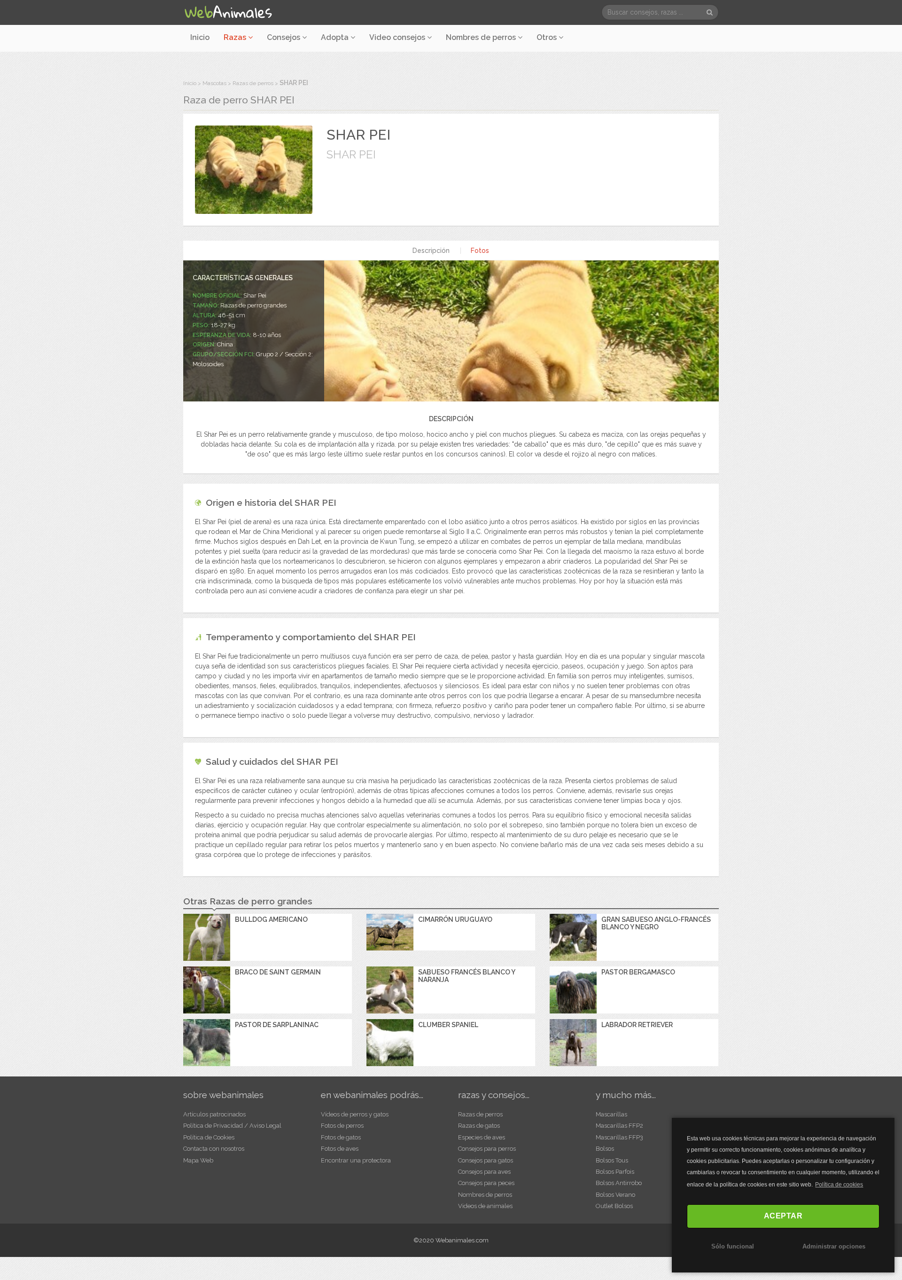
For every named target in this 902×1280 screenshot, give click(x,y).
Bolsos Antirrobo (619, 1182)
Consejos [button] (284, 37)
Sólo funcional (732, 1246)
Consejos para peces (486, 1182)
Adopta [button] (335, 37)
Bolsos (605, 1148)
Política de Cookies (208, 1137)
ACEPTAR (783, 1216)
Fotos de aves (339, 1148)
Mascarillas (611, 1114)
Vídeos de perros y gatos (355, 1114)
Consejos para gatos (485, 1160)
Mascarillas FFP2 (619, 1125)
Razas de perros (253, 83)
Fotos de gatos (341, 1137)
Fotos (480, 250)
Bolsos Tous (612, 1160)
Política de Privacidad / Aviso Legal (232, 1125)
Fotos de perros (342, 1125)
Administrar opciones (833, 1246)
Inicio (200, 37)
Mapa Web (198, 1160)
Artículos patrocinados (214, 1114)
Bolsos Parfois (615, 1171)
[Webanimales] (228, 12)
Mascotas (214, 83)
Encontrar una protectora (356, 1160)
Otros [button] (548, 37)
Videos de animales (485, 1205)
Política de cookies (839, 1184)
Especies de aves (481, 1137)
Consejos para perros (487, 1148)
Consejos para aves (484, 1171)
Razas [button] (236, 37)
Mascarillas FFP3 (619, 1137)
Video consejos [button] (398, 37)
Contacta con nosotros (213, 1148)
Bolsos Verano (615, 1194)
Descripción (431, 250)
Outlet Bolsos (614, 1205)
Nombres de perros (482, 37)
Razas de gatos (479, 1125)
